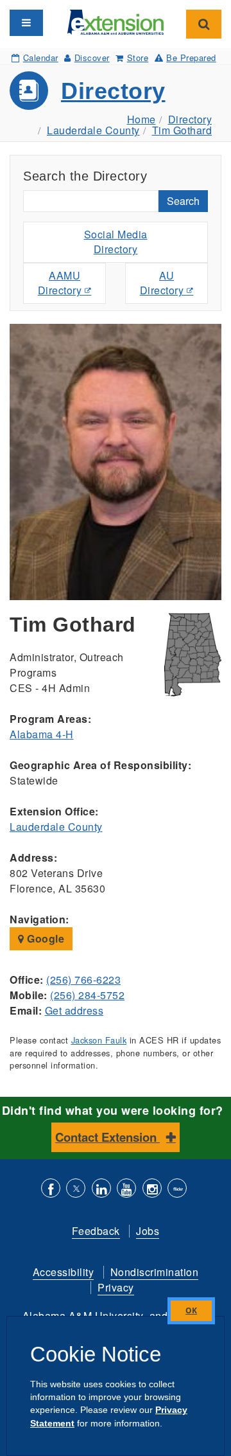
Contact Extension (107, 1137)
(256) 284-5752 (87, 995)
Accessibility (63, 1272)
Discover (92, 57)
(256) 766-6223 (83, 979)
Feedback (96, 1230)
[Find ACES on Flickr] (177, 1189)
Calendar (40, 57)
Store (137, 57)
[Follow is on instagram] (152, 1189)
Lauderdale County (93, 130)
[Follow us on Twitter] (75, 1189)
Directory (113, 91)
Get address (74, 1010)
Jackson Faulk (99, 1040)
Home (141, 119)
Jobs (147, 1230)
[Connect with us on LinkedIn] (101, 1189)
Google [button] (44, 938)
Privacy (116, 1287)
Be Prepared (191, 57)
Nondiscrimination (154, 1272)
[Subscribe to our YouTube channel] (126, 1189)
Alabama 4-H (42, 734)
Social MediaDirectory (116, 241)
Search (183, 200)
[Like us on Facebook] (50, 1189)
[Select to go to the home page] (115, 20)
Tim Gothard (182, 130)
